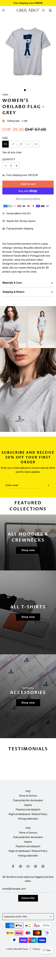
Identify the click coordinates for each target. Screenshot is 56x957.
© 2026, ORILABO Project (17, 949)
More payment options (28, 198)
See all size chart (11, 152)
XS (5, 144)
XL (36, 144)
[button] (25, 90)
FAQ (28, 791)
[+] (16, 165)
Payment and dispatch (28, 809)
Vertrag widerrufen (28, 818)
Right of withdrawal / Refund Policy (28, 814)
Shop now (28, 550)
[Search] (43, 10)
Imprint (28, 805)
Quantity (8, 159)
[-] (5, 165)
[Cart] (50, 10)
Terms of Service (28, 795)
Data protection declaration (28, 800)
